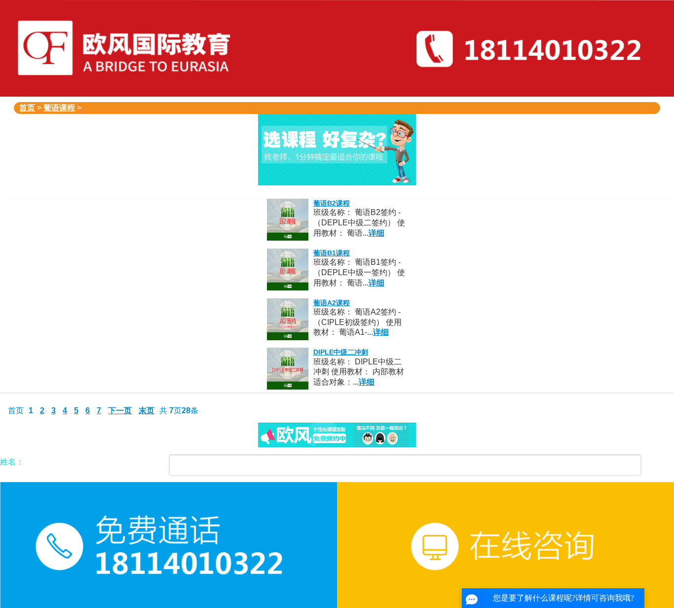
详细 (376, 233)
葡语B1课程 (331, 253)
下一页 (120, 410)
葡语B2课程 (331, 203)
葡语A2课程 (331, 303)
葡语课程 (59, 108)
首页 (27, 108)
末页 (146, 410)
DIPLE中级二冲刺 (340, 352)
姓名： (12, 462)
